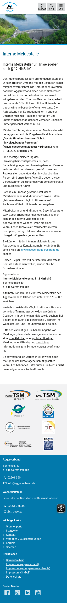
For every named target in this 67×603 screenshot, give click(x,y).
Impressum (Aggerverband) (22, 564)
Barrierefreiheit (15, 560)
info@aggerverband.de (21, 483)
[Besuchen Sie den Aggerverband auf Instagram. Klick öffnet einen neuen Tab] (17, 593)
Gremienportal (14, 526)
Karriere (10, 543)
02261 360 (14, 477)
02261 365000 (16, 506)
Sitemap (11, 547)
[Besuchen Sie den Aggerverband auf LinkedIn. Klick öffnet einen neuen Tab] (27, 593)
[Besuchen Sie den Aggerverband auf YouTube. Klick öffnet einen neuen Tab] (38, 593)
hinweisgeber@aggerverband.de (39, 249)
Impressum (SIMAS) (18, 572)
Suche (51, 9)
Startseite (12, 530)
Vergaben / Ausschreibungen (23, 539)
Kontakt (42, 9)
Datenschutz (13, 576)
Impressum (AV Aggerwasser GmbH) (28, 568)
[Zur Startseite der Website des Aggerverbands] (9, 7)
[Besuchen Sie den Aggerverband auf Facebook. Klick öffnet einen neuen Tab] (7, 593)
